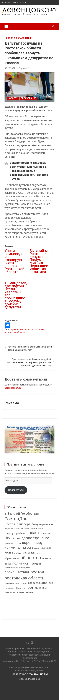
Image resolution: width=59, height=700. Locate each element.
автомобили (22, 528)
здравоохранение (35, 538)
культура (28, 547)
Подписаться (16, 489)
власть (35, 532)
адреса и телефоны (29, 679)
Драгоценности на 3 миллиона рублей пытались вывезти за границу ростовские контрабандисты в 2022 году (29, 362)
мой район (28, 552)
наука (38, 553)
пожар (8, 564)
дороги (47, 533)
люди (36, 548)
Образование (23, 38)
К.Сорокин (22, 68)
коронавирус (33, 543)
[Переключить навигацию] (6, 26)
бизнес (41, 528)
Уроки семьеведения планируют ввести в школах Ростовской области (15, 261)
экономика (25, 592)
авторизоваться (13, 388)
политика (39, 329)
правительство (11, 568)
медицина (46, 548)
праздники (24, 567)
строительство (37, 582)
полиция (35, 563)
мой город (13, 552)
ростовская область (15, 332)
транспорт (24, 587)
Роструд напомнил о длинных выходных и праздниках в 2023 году (30, 348)
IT (5, 514)
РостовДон (16, 518)
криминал (13, 548)
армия (33, 528)
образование (16, 329)
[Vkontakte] (7, 325)
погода (46, 558)
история (18, 543)
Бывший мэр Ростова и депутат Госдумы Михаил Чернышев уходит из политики (40, 261)
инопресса (9, 543)
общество (29, 329)
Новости (10, 38)
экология (10, 592)
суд (51, 583)
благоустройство (16, 533)
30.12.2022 (10, 68)
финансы (41, 588)
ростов (37, 571)
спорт (24, 583)
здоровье (15, 538)
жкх (7, 538)
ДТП (36, 513)
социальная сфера (12, 583)
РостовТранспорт (17, 524)
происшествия (17, 572)
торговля (9, 588)
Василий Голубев (20, 513)
